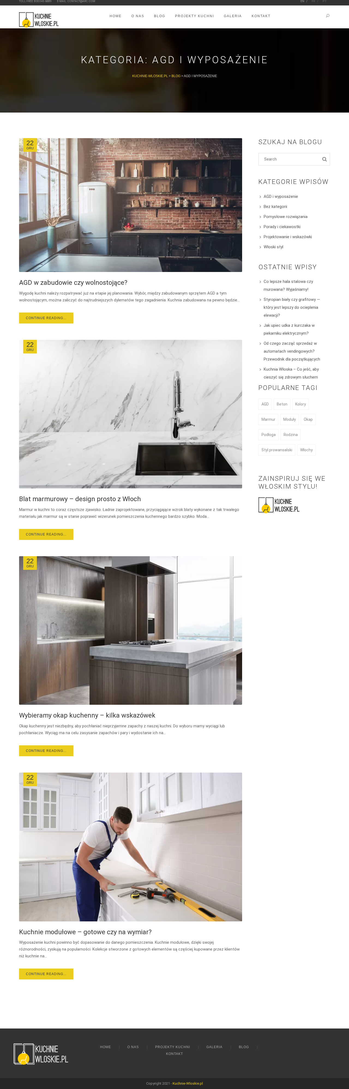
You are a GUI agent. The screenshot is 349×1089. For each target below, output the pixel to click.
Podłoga (268, 434)
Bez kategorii (275, 206)
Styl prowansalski (276, 450)
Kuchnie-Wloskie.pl (188, 1083)
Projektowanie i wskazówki (288, 236)
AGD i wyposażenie (281, 196)
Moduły (289, 419)
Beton (282, 404)
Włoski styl (273, 246)
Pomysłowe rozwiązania (286, 216)
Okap (308, 419)
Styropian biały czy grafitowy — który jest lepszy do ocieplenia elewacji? (292, 307)
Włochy (306, 450)
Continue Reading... (46, 318)
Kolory (300, 404)
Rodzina (291, 434)
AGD (265, 404)
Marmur (268, 419)
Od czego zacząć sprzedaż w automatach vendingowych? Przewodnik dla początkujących (292, 351)
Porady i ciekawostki (282, 226)
